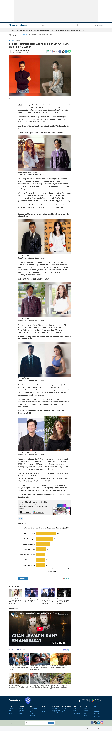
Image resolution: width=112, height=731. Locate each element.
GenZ (39, 34)
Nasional (11, 708)
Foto (85, 713)
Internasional (12, 712)
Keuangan (45, 34)
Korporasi (21, 713)
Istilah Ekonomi (45, 712)
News (85, 708)
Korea (25, 34)
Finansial (18, 30)
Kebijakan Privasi (48, 728)
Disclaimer (57, 728)
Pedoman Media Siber (37, 728)
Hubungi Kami (65, 728)
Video (73, 30)
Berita (12, 30)
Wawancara (76, 712)
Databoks (96, 713)
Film (29, 34)
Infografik (64, 708)
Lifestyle (34, 34)
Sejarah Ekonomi (45, 708)
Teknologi (32, 715)
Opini (74, 710)
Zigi (13, 40)
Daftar (51, 723)
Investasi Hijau (55, 712)
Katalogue (86, 712)
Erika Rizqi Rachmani (22, 50)
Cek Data (64, 712)
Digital (23, 30)
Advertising (22, 728)
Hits (21, 34)
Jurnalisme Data (48, 30)
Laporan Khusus (77, 713)
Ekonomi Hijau (38, 30)
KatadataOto (97, 716)
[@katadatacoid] (101, 722)
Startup (32, 712)
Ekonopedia (29, 30)
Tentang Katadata (13, 728)
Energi (10, 713)
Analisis (64, 710)
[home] (9, 30)
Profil (42, 710)
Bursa (20, 712)
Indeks (96, 708)
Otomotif (67, 30)
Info (82, 30)
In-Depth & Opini (59, 30)
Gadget (32, 713)
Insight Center (98, 711)
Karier (28, 728)
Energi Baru (54, 708)
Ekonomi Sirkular (56, 710)
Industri (11, 710)
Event (95, 715)
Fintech (32, 710)
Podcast (77, 30)
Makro (21, 708)
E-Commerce (33, 708)
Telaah (74, 708)
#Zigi (20, 518)
